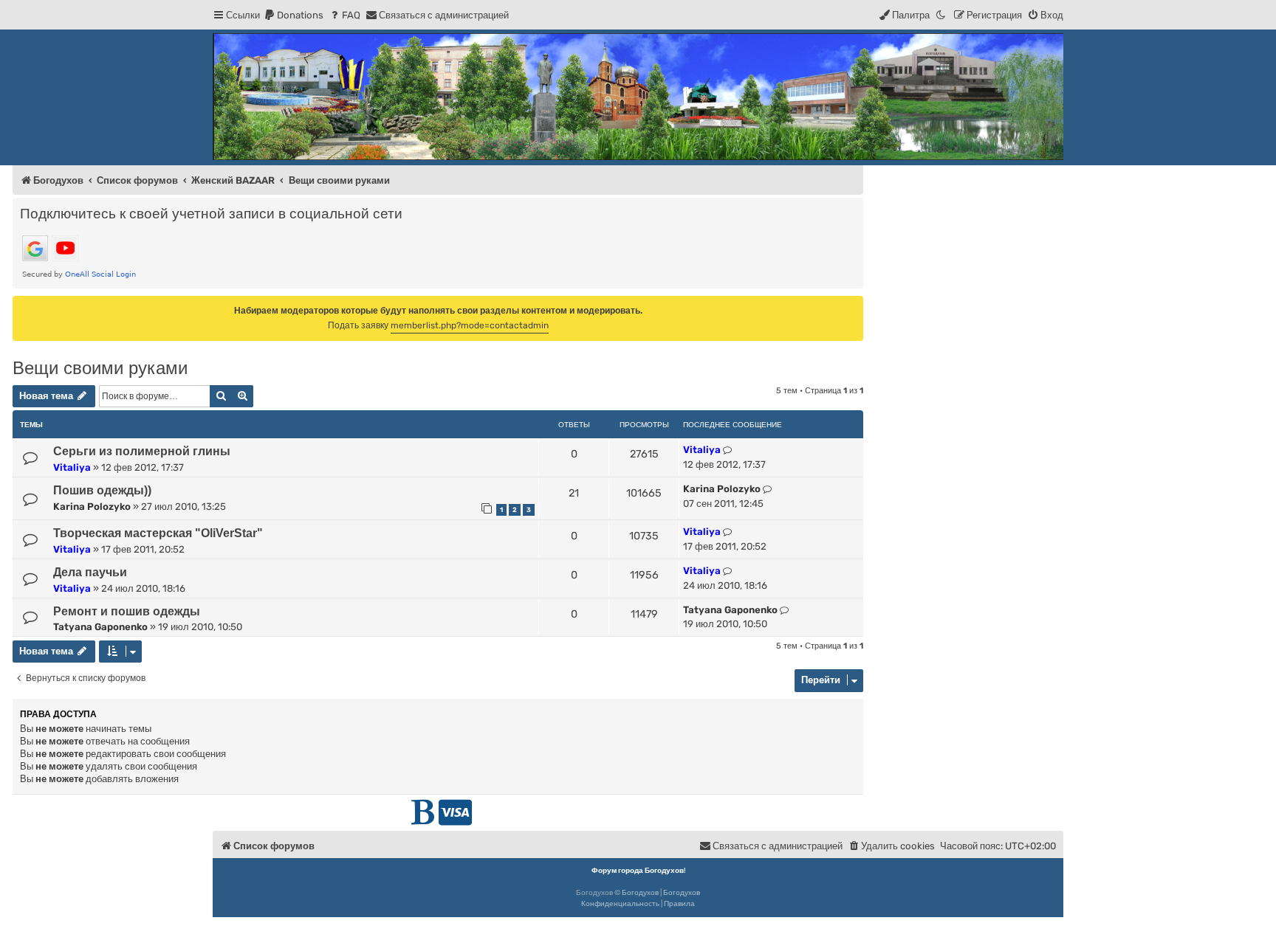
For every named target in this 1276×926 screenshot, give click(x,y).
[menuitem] (293, 15)
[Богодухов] (638, 96)
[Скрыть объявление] (853, 306)
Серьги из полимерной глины (141, 451)
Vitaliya (72, 467)
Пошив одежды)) (102, 490)
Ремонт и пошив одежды (126, 611)
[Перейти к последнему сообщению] (728, 450)
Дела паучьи (90, 572)
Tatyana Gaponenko (100, 626)
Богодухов (640, 892)
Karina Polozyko (92, 506)
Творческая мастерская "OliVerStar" (158, 533)
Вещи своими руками (100, 368)
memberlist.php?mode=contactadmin (470, 325)
